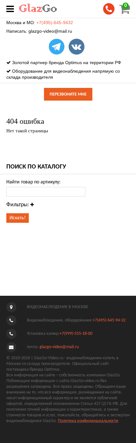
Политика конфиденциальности (88, 421)
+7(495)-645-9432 (54, 22)
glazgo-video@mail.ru (50, 31)
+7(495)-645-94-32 (109, 320)
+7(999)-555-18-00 (75, 333)
